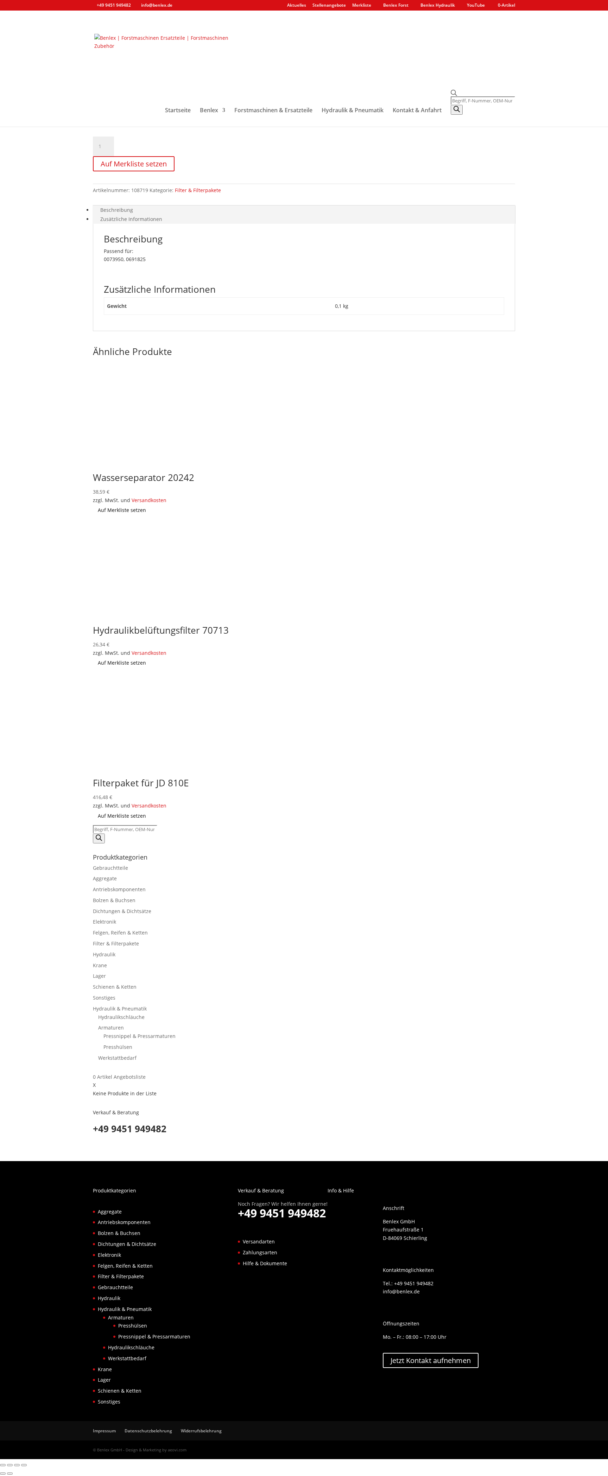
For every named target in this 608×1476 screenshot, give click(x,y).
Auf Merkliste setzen (134, 164)
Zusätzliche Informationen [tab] (131, 219)
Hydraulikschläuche (121, 1017)
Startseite (178, 111)
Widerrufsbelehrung (201, 1431)
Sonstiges (104, 997)
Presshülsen (117, 1047)
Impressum (104, 1431)
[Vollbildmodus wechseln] (10, 1465)
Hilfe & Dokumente (265, 1263)
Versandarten (259, 1241)
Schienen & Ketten (115, 986)
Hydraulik (104, 954)
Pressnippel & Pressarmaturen (139, 1036)
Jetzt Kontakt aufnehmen (431, 1360)
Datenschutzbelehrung (148, 1431)
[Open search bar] (483, 93)
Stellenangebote (329, 5)
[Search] (457, 110)
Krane (100, 965)
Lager (99, 976)
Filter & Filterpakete (198, 190)
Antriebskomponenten (119, 889)
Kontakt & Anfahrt (417, 111)
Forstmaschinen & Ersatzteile (273, 111)
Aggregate (105, 878)
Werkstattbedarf (117, 1057)
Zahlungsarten (260, 1252)
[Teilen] (17, 1465)
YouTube (476, 5)
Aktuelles (296, 5)
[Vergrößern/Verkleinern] (3, 1465)
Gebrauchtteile (110, 867)
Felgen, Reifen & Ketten (120, 932)
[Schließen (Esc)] (24, 1465)
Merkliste (361, 5)
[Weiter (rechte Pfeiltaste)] (10, 1473)
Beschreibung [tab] (116, 210)
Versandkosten (149, 500)
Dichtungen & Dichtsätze (122, 911)
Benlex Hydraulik (437, 5)
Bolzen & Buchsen (114, 900)
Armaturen (111, 1027)
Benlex (209, 111)
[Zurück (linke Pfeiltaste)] (3, 1473)
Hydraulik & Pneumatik (353, 111)
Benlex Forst (395, 5)
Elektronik (104, 921)
